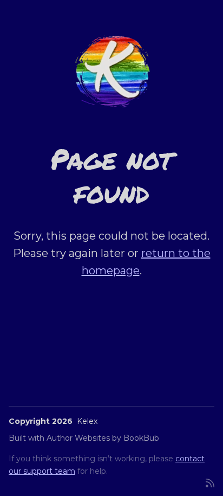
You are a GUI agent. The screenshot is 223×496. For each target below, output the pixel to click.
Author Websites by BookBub (103, 438)
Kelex (87, 421)
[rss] (210, 482)
